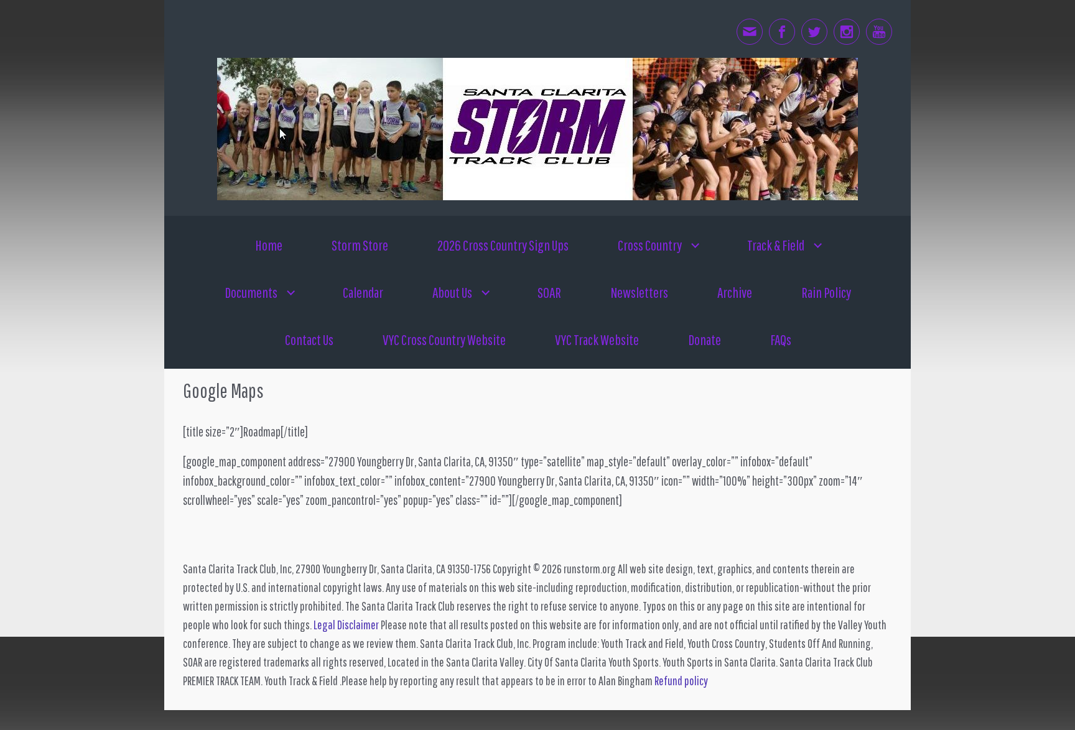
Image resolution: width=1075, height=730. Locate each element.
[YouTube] (879, 32)
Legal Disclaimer (346, 624)
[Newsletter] (750, 32)
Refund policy (681, 680)
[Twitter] (814, 32)
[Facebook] (782, 32)
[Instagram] (847, 32)
